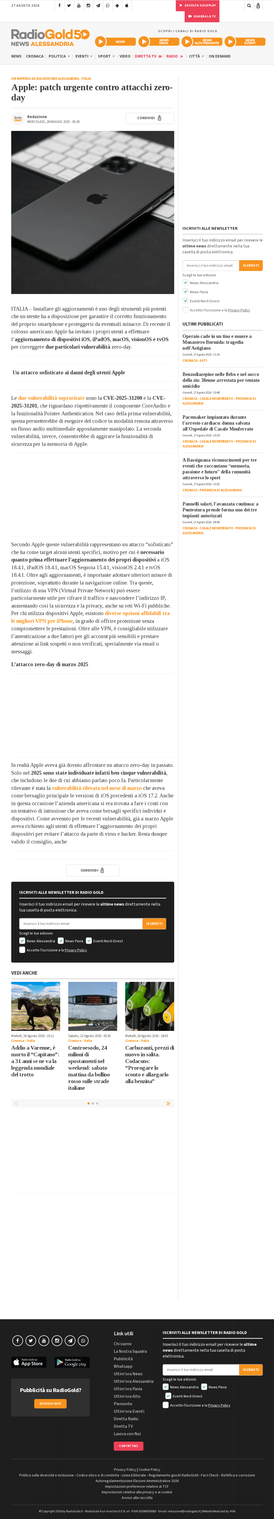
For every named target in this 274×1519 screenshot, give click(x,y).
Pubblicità (123, 1359)
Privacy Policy (76, 950)
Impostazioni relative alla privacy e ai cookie (137, 1492)
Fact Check (210, 1475)
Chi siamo (123, 1344)
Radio (172, 56)
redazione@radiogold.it (184, 1511)
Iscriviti (154, 923)
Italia (86, 78)
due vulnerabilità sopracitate (51, 398)
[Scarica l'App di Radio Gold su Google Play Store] (72, 1362)
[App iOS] (127, 5)
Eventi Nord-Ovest (108, 941)
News (16, 56)
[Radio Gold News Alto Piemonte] (201, 41)
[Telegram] (98, 5)
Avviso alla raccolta (137, 1498)
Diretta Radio (126, 1419)
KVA (232, 1511)
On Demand (220, 56)
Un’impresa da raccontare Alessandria (45, 78)
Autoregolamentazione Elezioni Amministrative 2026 (137, 1481)
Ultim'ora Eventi (129, 1411)
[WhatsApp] (108, 5)
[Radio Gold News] (115, 41)
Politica (58, 56)
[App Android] (117, 5)
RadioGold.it (74, 1511)
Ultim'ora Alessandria (134, 1381)
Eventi (82, 56)
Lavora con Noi (127, 1434)
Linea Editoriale (134, 1475)
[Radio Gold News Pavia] (158, 41)
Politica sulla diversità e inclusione (46, 1475)
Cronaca (35, 56)
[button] (168, 1103)
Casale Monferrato (216, 398)
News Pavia (73, 941)
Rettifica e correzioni (238, 1475)
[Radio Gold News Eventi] (244, 41)
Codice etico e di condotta (98, 1475)
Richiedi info (50, 1403)
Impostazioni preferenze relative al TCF (137, 1486)
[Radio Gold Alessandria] (50, 36)
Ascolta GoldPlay (200, 5)
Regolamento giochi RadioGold (173, 1475)
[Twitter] (69, 5)
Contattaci (128, 1446)
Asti (203, 360)
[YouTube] (79, 5)
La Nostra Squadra (130, 1351)
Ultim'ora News (128, 1374)
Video (125, 56)
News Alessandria (40, 941)
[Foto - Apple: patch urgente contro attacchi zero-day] (92, 212)
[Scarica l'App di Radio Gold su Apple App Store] (29, 1362)
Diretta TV (146, 56)
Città (195, 56)
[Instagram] (88, 5)
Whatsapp (123, 1366)
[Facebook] (59, 5)
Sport (105, 56)
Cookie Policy (149, 1469)
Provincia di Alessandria (221, 490)
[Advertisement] (92, 494)
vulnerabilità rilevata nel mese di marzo (97, 788)
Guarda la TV (204, 16)
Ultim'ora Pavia (128, 1389)
